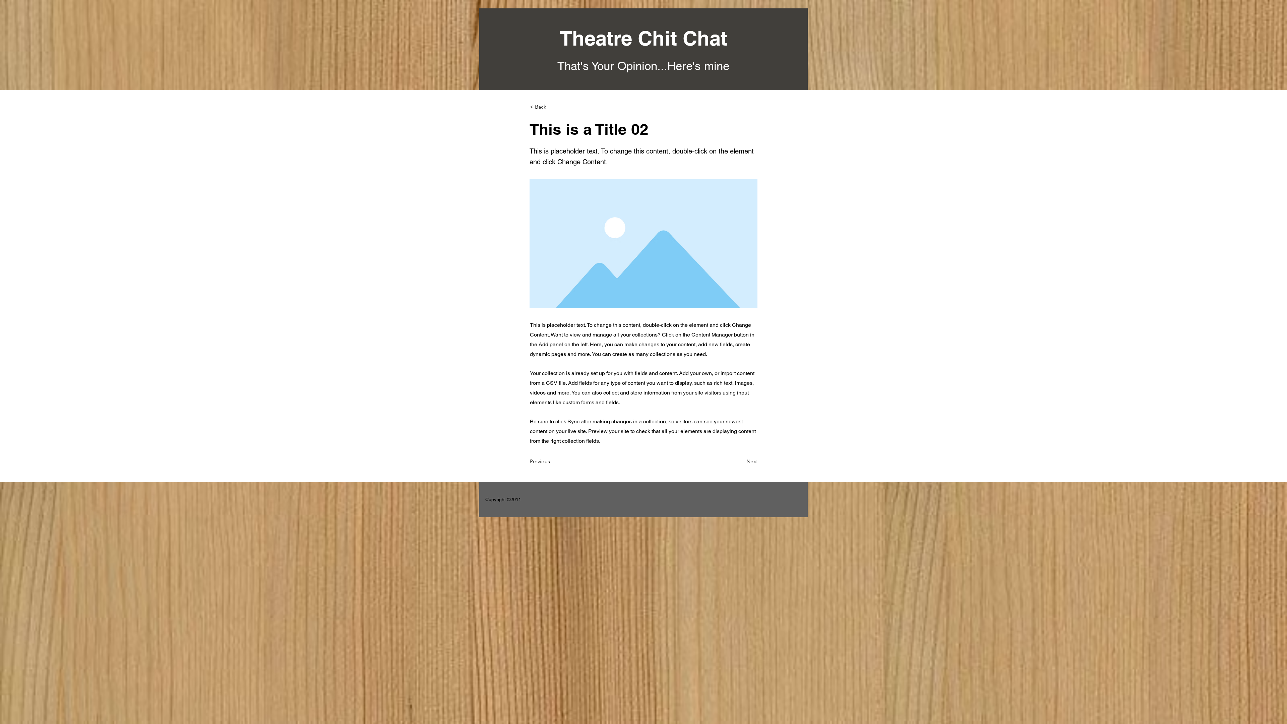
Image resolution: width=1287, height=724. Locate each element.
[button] (552, 107)
